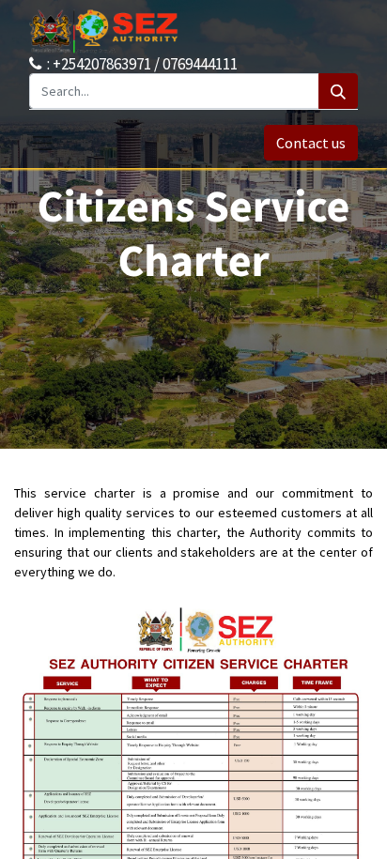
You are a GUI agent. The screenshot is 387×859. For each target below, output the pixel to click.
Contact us (311, 142)
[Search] (338, 91)
